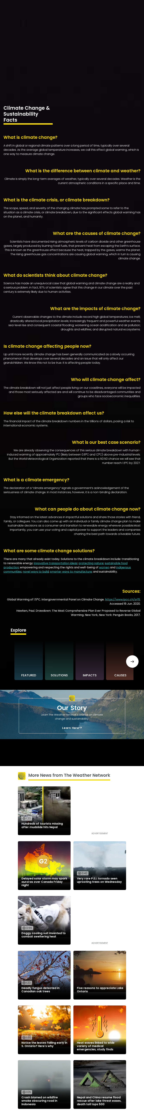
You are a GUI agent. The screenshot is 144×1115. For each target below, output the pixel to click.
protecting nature (90, 563)
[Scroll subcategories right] (132, 661)
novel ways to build (36, 572)
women (104, 567)
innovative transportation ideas (55, 563)
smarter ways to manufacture (71, 572)
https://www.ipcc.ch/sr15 (122, 599)
